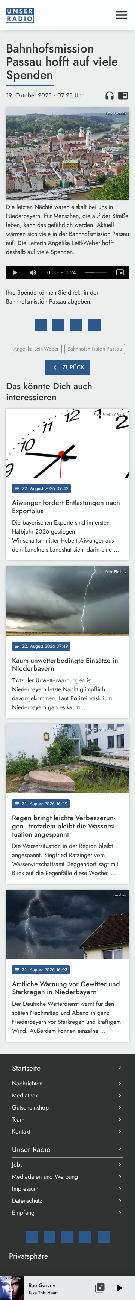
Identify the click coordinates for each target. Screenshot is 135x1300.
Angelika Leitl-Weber (36, 348)
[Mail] (32, 1237)
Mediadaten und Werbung (45, 1176)
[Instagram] (68, 1237)
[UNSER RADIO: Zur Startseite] (58, 15)
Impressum (25, 1188)
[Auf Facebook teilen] (40, 325)
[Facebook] (50, 1237)
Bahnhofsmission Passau (95, 348)
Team (18, 1119)
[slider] (96, 273)
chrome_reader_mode (123, 95)
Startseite (26, 1068)
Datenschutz (27, 1200)
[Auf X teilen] (58, 325)
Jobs (17, 1164)
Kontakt (21, 1131)
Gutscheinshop (30, 1107)
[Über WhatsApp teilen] (76, 325)
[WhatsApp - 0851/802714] (104, 1237)
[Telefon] (86, 1237)
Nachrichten (27, 1083)
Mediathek (25, 1095)
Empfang (23, 1212)
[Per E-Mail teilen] (94, 325)
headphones (109, 95)
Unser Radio (31, 1149)
